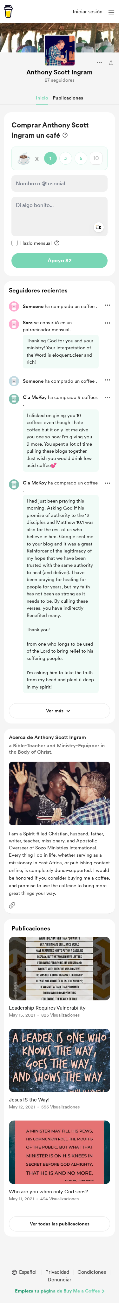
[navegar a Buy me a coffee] (8, 11)
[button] (111, 12)
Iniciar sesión (87, 12)
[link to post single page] (59, 978)
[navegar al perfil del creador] (60, 50)
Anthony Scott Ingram (59, 72)
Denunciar (59, 1280)
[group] (59, 981)
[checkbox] (31, 243)
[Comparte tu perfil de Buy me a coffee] (111, 63)
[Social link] (12, 905)
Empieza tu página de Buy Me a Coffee (57, 1291)
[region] (59, 194)
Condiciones (91, 1272)
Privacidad (57, 1272)
